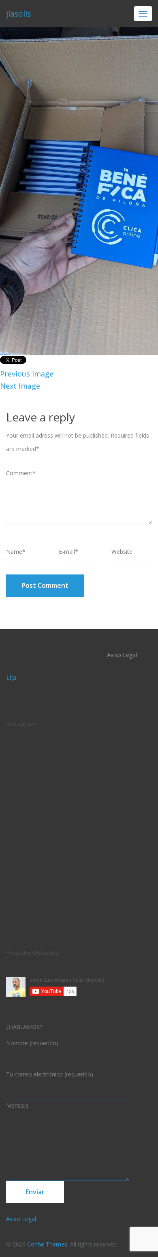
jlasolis (18, 13)
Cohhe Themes (47, 1244)
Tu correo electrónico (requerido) (49, 1074)
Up (11, 677)
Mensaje (17, 1105)
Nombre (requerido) (32, 1043)
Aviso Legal (122, 655)
